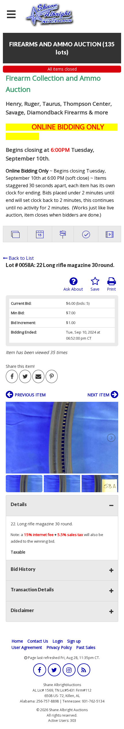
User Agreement (27, 647)
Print (111, 289)
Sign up (74, 641)
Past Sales (85, 647)
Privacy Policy (59, 647)
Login (57, 641)
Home (17, 641)
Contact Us (37, 641)
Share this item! (20, 366)
